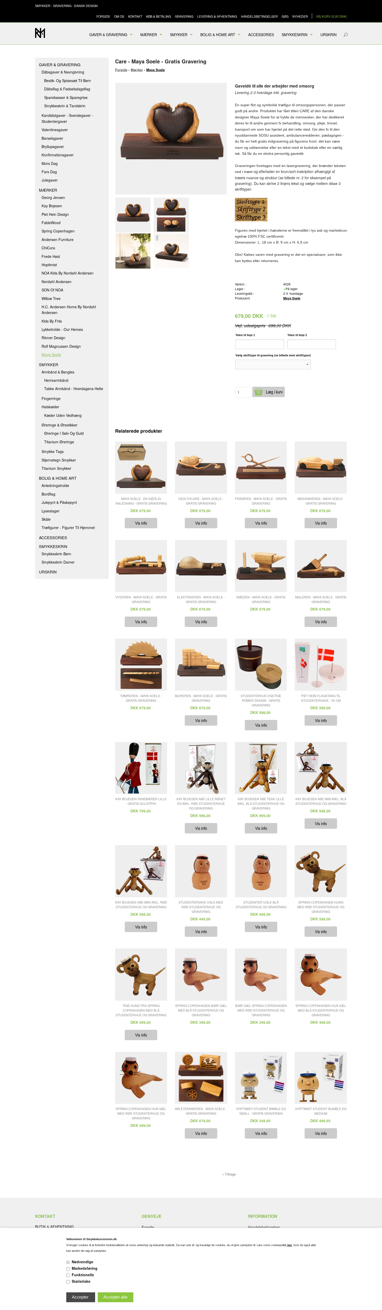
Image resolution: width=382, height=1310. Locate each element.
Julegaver (50, 180)
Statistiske (81, 1281)
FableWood (51, 222)
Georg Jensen (53, 197)
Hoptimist (49, 264)
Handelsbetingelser (259, 16)
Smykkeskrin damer (58, 562)
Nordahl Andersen (56, 281)
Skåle (46, 519)
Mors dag (50, 163)
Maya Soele (51, 354)
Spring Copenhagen (58, 230)
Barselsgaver (52, 138)
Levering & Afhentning (217, 16)
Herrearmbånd (56, 380)
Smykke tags (53, 451)
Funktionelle (83, 1274)
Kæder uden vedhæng (63, 415)
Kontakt (135, 16)
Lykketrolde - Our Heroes (62, 329)
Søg (285, 16)
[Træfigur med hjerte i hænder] (134, 215)
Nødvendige (82, 1261)
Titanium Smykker (56, 468)
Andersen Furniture (58, 239)
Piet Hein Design (55, 214)
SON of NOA (52, 289)
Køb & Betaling (158, 16)
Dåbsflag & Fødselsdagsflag (67, 88)
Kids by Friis (52, 321)
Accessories (261, 34)
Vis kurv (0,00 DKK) (331, 16)
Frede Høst (51, 256)
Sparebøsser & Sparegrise (66, 97)
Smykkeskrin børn (56, 553)
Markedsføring (84, 1268)
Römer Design (53, 337)
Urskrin (328, 34)
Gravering (184, 16)
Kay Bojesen (52, 205)
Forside (103, 16)
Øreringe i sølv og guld (64, 433)
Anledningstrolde (55, 485)
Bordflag (48, 494)
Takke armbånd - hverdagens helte (73, 388)
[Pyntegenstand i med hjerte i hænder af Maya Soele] (134, 251)
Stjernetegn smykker (59, 460)
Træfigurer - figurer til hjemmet (68, 527)
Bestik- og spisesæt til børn (67, 80)
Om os (119, 16)
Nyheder (300, 16)
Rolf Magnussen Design (61, 346)
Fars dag (49, 171)
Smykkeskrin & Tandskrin (64, 105)
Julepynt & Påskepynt (59, 502)
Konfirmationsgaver (58, 154)
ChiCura (48, 247)
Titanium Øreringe (59, 441)
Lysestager (51, 510)
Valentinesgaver (55, 129)
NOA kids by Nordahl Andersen (68, 273)
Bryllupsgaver (53, 146)
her (289, 1245)
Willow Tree (51, 298)
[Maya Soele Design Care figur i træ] (173, 251)
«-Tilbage (229, 1174)
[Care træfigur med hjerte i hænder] (173, 215)
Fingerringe (51, 398)
